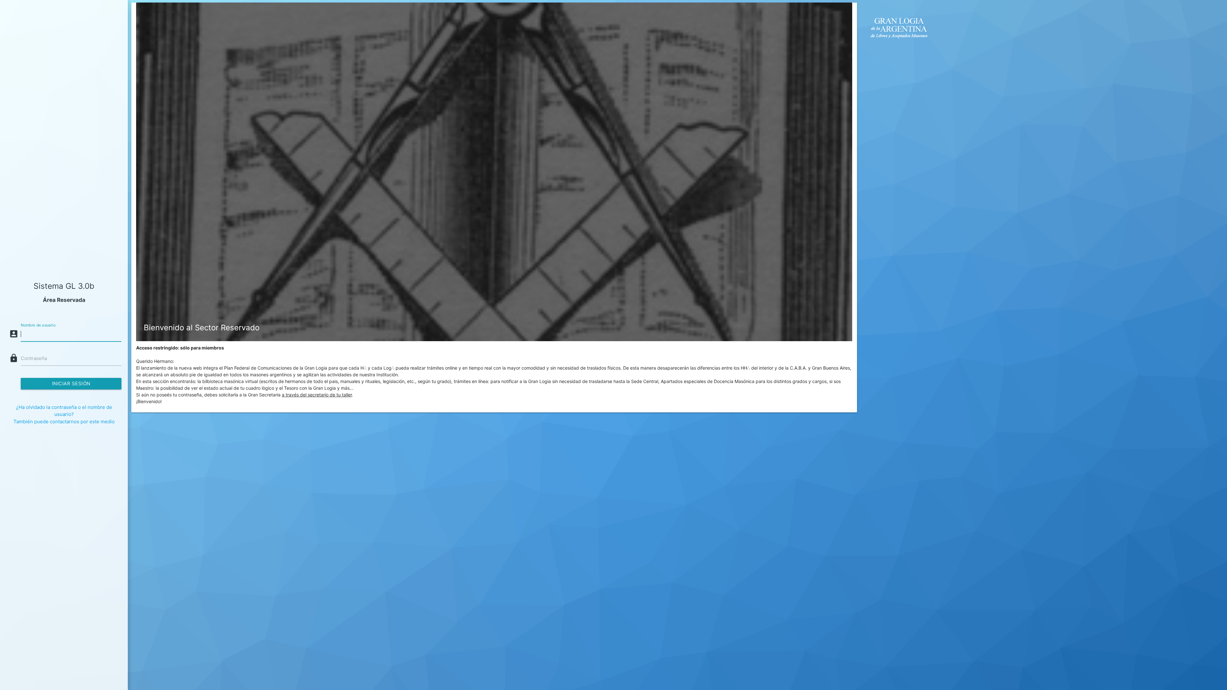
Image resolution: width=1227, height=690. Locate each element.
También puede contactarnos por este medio (64, 421)
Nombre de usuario (38, 325)
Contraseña (34, 358)
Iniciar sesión (71, 383)
